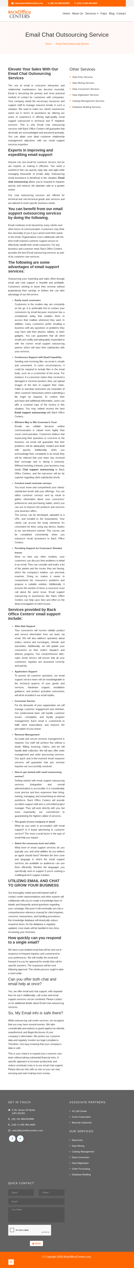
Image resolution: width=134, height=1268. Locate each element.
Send (37, 1243)
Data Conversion (80, 1157)
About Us (77, 13)
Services (91, 13)
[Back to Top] (11, 1262)
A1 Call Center (79, 1111)
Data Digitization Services (85, 95)
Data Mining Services (83, 83)
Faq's (103, 13)
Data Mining (78, 1146)
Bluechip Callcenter (82, 1122)
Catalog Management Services (88, 101)
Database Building (81, 1174)
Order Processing (81, 1168)
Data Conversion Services (85, 89)
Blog (111, 13)
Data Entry (77, 1140)
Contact (121, 13)
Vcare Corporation (81, 1117)
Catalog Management (83, 1151)
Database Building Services (86, 107)
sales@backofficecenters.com (28, 3)
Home (66, 13)
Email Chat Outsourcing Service (72, 43)
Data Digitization (80, 1163)
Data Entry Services (82, 77)
